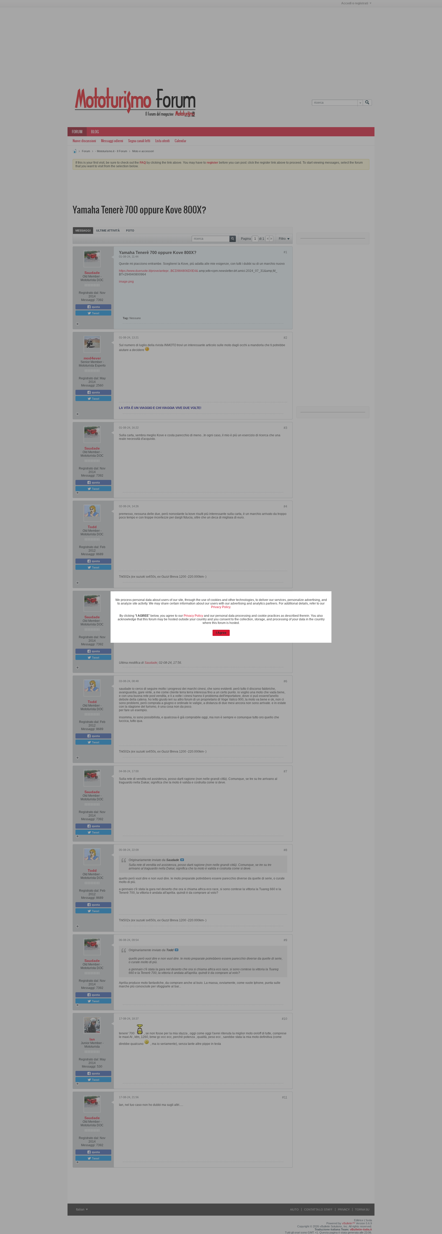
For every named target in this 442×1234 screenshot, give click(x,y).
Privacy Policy (220, 607)
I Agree (221, 633)
